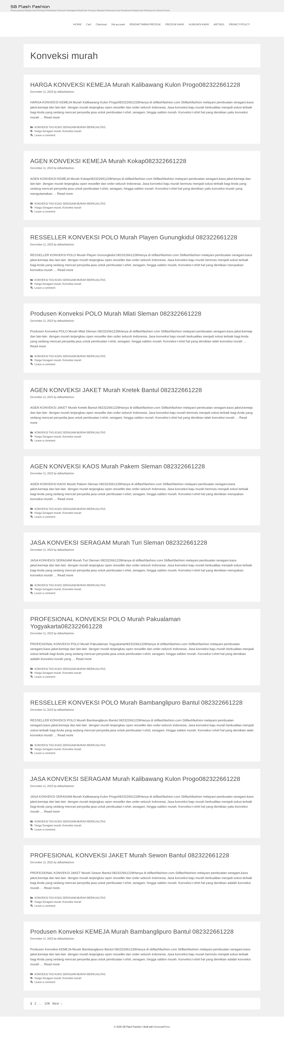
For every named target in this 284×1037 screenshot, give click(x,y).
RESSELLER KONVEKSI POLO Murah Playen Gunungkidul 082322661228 (133, 237)
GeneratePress (162, 1026)
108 (47, 1003)
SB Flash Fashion (30, 6)
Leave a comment (45, 135)
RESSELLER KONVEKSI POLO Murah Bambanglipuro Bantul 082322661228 (136, 702)
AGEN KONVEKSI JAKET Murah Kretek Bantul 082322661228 (116, 390)
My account (118, 24)
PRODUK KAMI (174, 24)
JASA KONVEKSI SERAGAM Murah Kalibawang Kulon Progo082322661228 (135, 778)
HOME (77, 24)
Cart (88, 24)
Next (57, 1003)
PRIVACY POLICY (239, 24)
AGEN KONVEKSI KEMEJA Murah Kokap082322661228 (108, 161)
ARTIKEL (219, 24)
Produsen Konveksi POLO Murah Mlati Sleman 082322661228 (115, 313)
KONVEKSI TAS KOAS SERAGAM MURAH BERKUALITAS (70, 127)
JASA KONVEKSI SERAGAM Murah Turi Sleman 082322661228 (118, 542)
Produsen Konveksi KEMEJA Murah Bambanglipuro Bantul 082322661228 (132, 931)
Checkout (101, 24)
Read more (52, 117)
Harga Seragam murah (48, 131)
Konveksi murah (71, 131)
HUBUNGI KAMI (199, 24)
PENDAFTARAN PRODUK (145, 24)
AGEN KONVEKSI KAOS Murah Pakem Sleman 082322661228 (117, 466)
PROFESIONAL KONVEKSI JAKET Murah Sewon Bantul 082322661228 (129, 855)
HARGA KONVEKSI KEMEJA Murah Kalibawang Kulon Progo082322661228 (135, 84)
